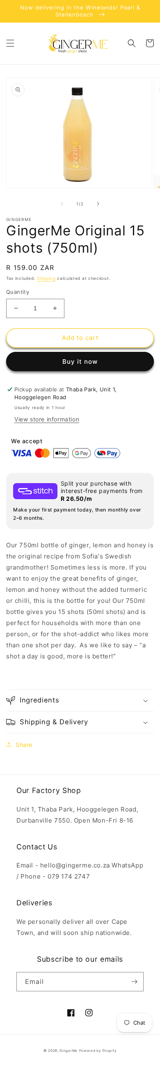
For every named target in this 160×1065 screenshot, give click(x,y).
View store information (46, 419)
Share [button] (24, 744)
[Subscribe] (134, 981)
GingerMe (68, 1051)
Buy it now (80, 361)
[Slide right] (98, 204)
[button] (10, 43)
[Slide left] (62, 204)
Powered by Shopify (98, 1051)
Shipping (46, 278)
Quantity (17, 291)
